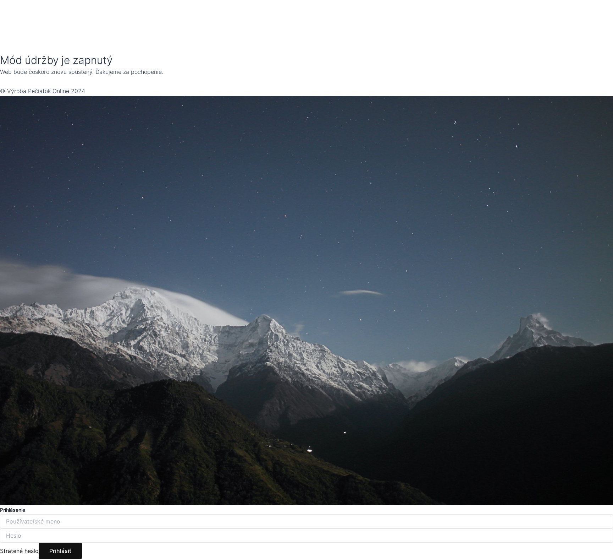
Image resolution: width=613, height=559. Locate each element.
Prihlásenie (12, 510)
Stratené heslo (19, 550)
